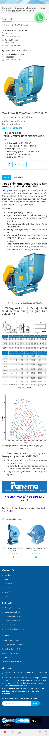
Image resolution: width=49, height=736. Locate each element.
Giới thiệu (7, 575)
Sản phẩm (8, 584)
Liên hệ (7, 592)
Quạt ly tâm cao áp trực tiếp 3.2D (36, 549)
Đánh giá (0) (18, 177)
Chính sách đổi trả (10, 625)
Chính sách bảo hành (12, 620)
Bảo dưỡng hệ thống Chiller (11, 649)
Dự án (6, 579)
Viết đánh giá (28, 117)
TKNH (6, 596)
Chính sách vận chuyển (12, 616)
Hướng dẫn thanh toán (12, 612)
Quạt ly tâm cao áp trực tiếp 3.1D (13, 549)
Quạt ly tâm (7, 190)
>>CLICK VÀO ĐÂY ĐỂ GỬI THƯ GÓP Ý (25, 498)
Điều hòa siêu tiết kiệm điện (11, 662)
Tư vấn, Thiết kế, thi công (10, 640)
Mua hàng (20, 164)
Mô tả (6, 177)
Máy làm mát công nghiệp (11, 653)
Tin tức (6, 588)
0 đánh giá (15, 117)
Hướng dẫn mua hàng (12, 608)
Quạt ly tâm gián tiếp (29, 508)
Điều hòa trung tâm (8, 657)
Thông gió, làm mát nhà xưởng (12, 645)
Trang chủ (6, 8)
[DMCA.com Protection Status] (22, 720)
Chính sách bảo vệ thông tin (14, 629)
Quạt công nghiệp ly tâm (26, 8)
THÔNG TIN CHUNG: (13, 133)
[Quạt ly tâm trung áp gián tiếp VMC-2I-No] (24, 85)
